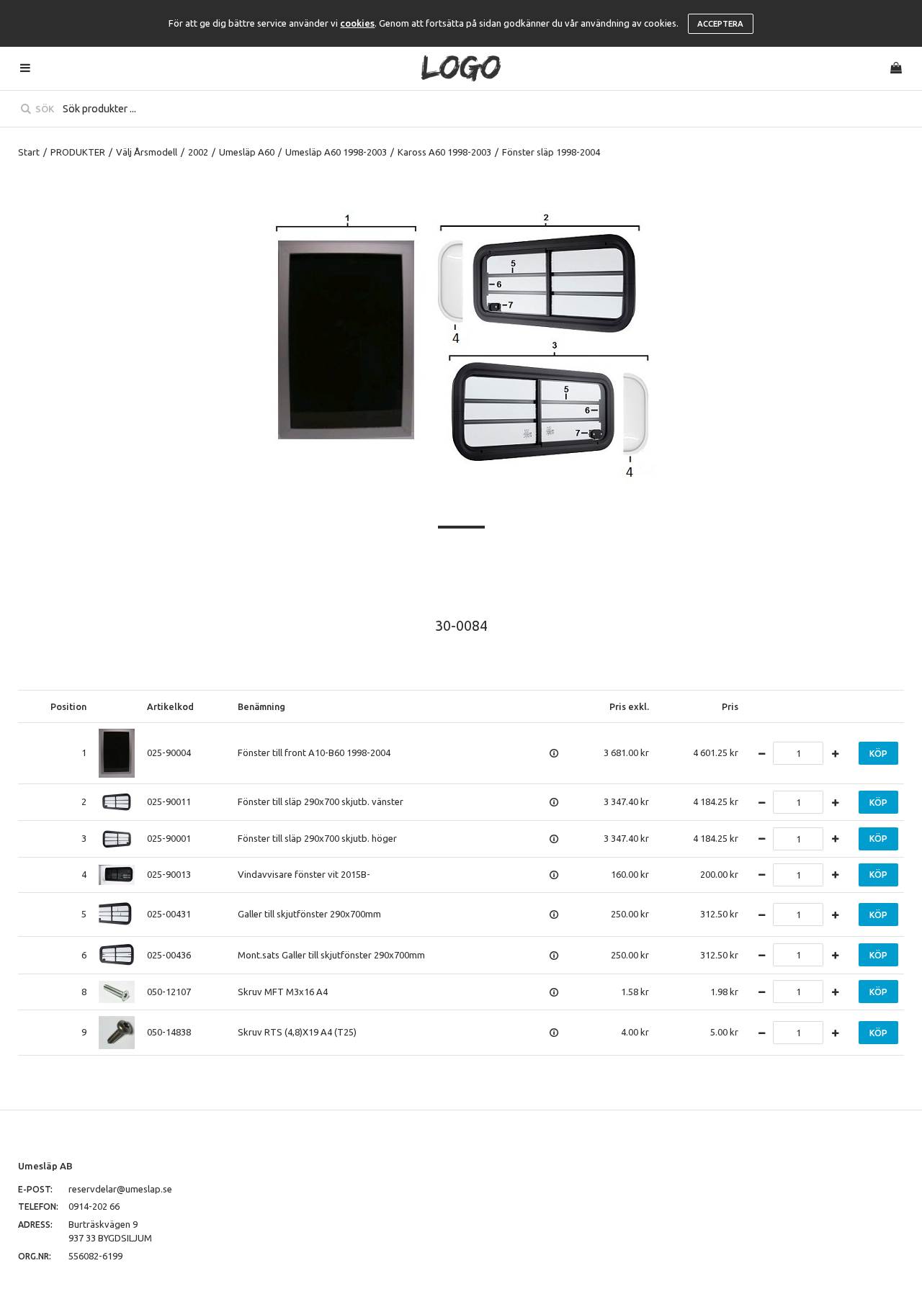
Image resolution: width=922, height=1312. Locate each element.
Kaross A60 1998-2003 (444, 152)
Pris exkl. (629, 706)
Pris (730, 706)
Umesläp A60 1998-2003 (336, 152)
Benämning (261, 706)
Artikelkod (170, 706)
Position (68, 706)
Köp (878, 753)
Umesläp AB (45, 1166)
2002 (198, 152)
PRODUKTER (77, 152)
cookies (357, 23)
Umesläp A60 (246, 152)
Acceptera (720, 23)
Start (29, 152)
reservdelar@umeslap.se (120, 1189)
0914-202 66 (94, 1206)
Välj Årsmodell (146, 152)
